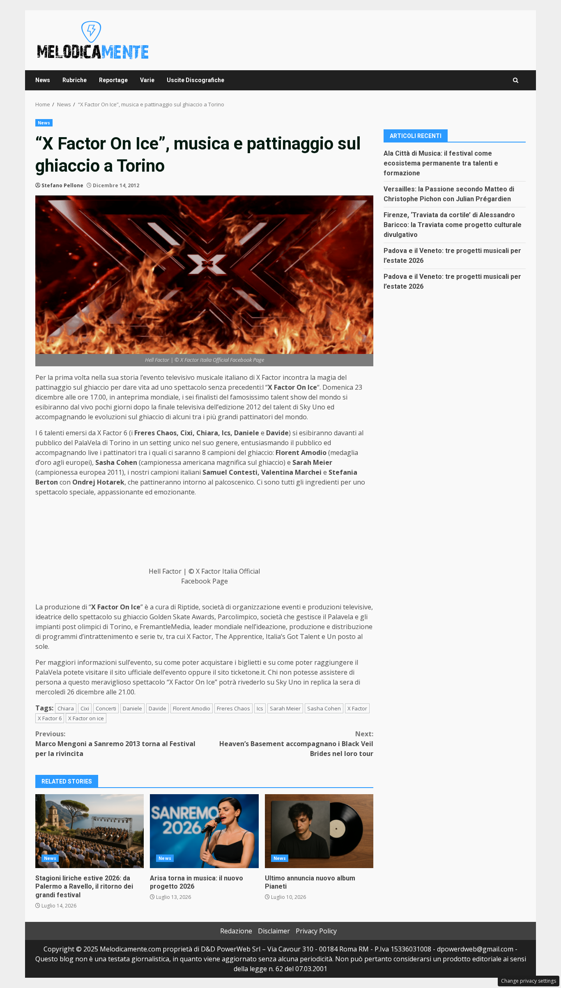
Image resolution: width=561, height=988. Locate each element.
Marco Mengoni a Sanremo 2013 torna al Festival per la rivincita (115, 743)
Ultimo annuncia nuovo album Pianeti (319, 831)
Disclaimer (274, 930)
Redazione (236, 930)
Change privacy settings (528, 980)
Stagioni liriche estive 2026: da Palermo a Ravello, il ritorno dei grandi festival (89, 831)
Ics (260, 708)
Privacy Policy (316, 930)
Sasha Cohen (324, 708)
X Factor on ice (86, 718)
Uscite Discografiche (195, 80)
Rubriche (74, 80)
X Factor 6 (50, 718)
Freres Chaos (233, 708)
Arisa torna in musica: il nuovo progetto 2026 (204, 831)
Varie (147, 80)
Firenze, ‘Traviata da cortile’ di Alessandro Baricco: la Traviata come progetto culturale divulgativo (453, 224)
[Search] (515, 80)
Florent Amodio (191, 708)
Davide (157, 708)
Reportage (113, 80)
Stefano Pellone (62, 185)
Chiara (65, 708)
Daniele (132, 708)
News (42, 80)
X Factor (357, 708)
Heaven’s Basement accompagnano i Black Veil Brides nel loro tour (296, 743)
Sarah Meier (285, 708)
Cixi (84, 708)
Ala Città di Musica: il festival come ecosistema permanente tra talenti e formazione (441, 163)
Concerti (106, 708)
